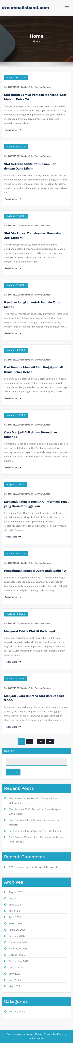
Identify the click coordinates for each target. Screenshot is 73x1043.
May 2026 (14, 911)
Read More (11, 130)
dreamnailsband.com (25, 7)
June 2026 (15, 904)
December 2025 (18, 942)
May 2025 (14, 986)
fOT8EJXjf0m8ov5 (19, 87)
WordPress (36, 1034)
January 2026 (17, 936)
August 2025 (16, 967)
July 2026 (14, 898)
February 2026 (17, 929)
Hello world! (50, 867)
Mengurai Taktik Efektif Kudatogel (29, 631)
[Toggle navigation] (67, 8)
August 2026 (16, 892)
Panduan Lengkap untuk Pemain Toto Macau (35, 831)
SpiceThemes (36, 1038)
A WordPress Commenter (24, 867)
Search (9, 751)
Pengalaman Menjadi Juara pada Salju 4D (35, 571)
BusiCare (58, 1034)
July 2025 (14, 973)
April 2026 (15, 917)
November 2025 (18, 948)
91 (41, 741)
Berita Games (42, 87)
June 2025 (15, 980)
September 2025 (19, 961)
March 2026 (16, 923)
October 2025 (17, 954)
